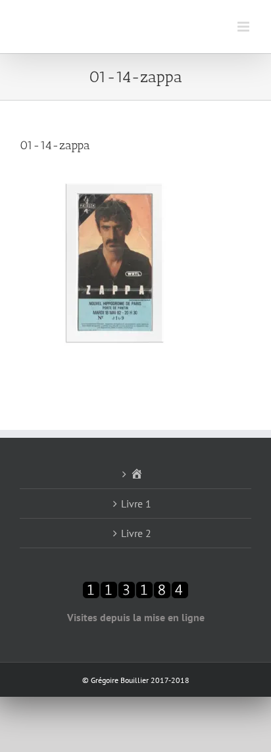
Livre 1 (136, 503)
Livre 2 (136, 533)
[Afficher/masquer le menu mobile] (244, 27)
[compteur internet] (135, 589)
